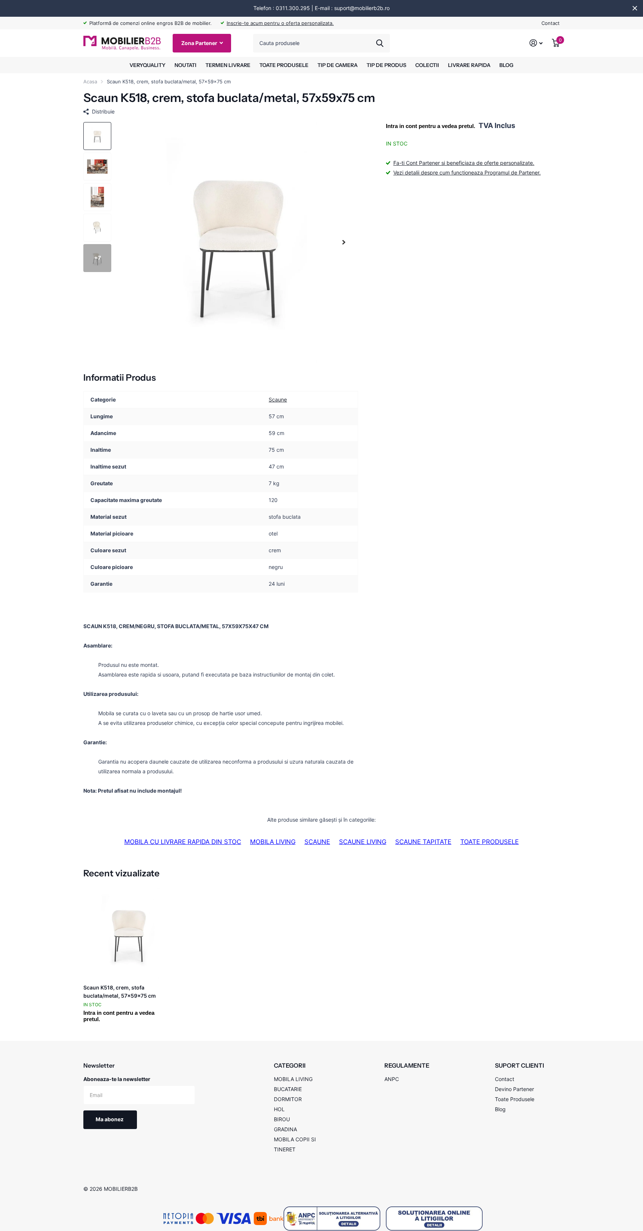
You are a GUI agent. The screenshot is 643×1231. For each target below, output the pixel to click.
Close (635, 8)
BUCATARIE (288, 1089)
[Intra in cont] (536, 43)
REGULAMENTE (406, 1065)
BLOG (506, 65)
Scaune (278, 400)
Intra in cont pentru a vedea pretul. (430, 126)
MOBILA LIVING (272, 841)
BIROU (282, 1119)
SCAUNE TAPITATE (423, 841)
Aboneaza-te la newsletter (116, 1079)
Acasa (90, 81)
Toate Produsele (514, 1099)
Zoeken (380, 43)
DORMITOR (288, 1099)
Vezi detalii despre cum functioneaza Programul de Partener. (467, 172)
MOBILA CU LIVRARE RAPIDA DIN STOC (182, 841)
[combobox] (321, 43)
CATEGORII (289, 1065)
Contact (550, 23)
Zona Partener (199, 43)
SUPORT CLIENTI (519, 1065)
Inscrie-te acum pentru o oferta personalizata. (280, 23)
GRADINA (285, 1129)
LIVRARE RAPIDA (469, 65)
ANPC (391, 1079)
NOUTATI (185, 65)
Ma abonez (110, 1119)
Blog (500, 1109)
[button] (344, 242)
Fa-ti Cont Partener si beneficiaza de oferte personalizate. (463, 163)
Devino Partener (514, 1089)
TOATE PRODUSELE (283, 65)
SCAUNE (317, 841)
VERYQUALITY (147, 65)
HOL (279, 1109)
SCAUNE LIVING (362, 841)
